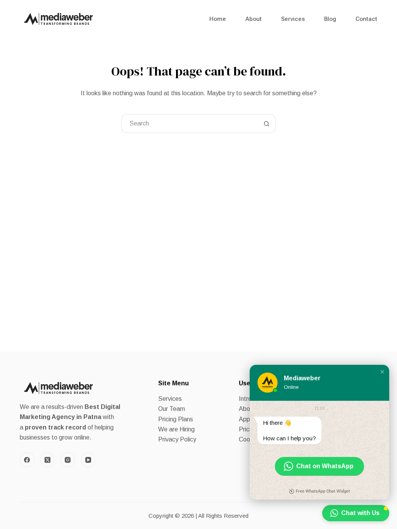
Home (217, 18)
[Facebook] (27, 459)
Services (293, 18)
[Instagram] (67, 459)
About (253, 18)
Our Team (171, 408)
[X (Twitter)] (47, 459)
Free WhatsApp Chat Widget (323, 491)
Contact (366, 18)
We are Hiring (176, 429)
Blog (330, 18)
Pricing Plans (175, 419)
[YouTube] (88, 459)
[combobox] (189, 123)
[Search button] (266, 123)
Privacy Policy (177, 439)
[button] (382, 372)
